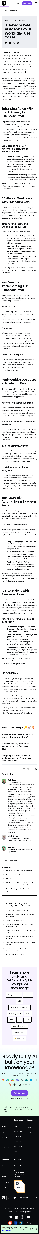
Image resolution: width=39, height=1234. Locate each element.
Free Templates (7, 1188)
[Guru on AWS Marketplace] (19, 1186)
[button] (35, 3)
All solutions (5, 1147)
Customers (18, 1131)
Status (29, 1132)
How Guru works (5, 1132)
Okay (33, 1229)
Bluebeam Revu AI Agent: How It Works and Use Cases (18, 1110)
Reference (10, 1107)
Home (4, 1107)
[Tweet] (14, 43)
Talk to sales (27, 3)
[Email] (6, 43)
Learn (16, 1126)
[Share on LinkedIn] (10, 43)
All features (5, 1142)
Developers (18, 1141)
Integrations (5, 1137)
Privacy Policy (6, 1230)
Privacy (32, 1208)
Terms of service (10, 1208)
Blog (15, 1151)
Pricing (4, 1126)
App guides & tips (22, 1107)
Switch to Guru (6, 1183)
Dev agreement (22, 1208)
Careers (4, 1166)
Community (18, 1146)
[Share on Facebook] (18, 43)
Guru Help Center (30, 1127)
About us (4, 1171)
